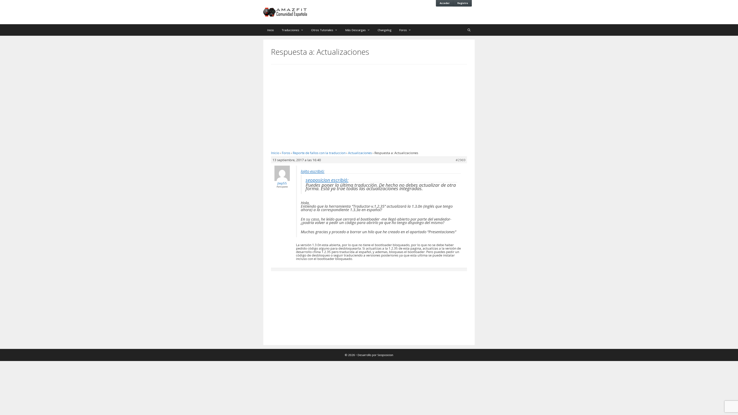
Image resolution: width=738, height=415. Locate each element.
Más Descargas (355, 30)
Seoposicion (385, 355)
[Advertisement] (369, 99)
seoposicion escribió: (327, 180)
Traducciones (290, 30)
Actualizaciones (360, 153)
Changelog (384, 30)
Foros (403, 30)
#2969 (460, 160)
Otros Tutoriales (322, 30)
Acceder (445, 3)
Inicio (270, 30)
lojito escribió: (312, 171)
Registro (462, 3)
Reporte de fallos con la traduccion (319, 153)
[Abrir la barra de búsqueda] (469, 30)
